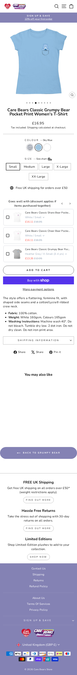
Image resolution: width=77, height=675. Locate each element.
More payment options (38, 289)
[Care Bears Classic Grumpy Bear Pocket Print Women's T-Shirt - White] (20, 425)
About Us (38, 598)
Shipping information (38, 340)
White (47, 147)
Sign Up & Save (38, 620)
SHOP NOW (38, 556)
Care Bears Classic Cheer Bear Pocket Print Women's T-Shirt (48, 231)
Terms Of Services (38, 604)
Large (46, 167)
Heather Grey (29, 147)
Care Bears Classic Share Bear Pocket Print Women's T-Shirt (48, 212)
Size (36, 158)
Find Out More (38, 500)
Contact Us (38, 568)
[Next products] (70, 203)
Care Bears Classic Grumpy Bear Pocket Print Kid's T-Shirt (48, 249)
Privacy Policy (38, 610)
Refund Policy (38, 586)
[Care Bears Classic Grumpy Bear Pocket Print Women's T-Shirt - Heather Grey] (12, 425)
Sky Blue (38, 147)
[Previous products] (62, 203)
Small (13, 167)
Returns (38, 580)
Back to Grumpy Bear (41, 452)
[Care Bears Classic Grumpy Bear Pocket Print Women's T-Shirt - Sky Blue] (16, 425)
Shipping (32, 127)
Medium (29, 167)
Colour (38, 140)
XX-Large (38, 176)
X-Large (62, 167)
